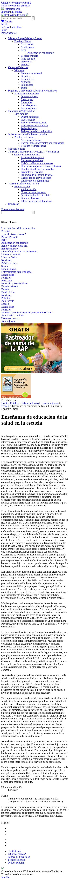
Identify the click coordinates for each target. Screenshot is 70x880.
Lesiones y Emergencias (33, 145)
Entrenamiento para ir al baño (16, 271)
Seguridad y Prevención (26, 93)
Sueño (24, 87)
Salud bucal (27, 84)
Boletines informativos (32, 157)
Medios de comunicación (34, 122)
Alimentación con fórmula (40, 52)
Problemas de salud (24, 137)
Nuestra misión (22, 186)
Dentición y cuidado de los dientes (19, 251)
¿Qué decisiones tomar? (13, 234)
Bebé (23, 50)
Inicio (4, 30)
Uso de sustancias (10, 318)
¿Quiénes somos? (17, 854)
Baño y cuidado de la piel (14, 245)
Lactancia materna (10, 254)
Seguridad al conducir (12, 315)
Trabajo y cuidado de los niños (36, 131)
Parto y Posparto (9, 237)
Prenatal (25, 64)
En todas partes (28, 105)
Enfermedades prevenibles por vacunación (42, 143)
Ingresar (5, 11)
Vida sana (19, 70)
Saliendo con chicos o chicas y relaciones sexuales (27, 312)
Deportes (25, 76)
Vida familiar (21, 113)
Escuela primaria (29, 55)
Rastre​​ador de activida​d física (36, 177)
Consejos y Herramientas (27, 154)
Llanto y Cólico (9, 257)
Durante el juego (29, 96)
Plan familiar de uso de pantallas (37, 169)
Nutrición (26, 82)
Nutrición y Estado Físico (14, 283)
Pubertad (5, 298)
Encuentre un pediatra (32, 160)
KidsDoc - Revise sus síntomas (37, 163)
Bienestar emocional (31, 73)
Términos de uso (16, 859)
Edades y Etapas (22, 41)
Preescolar (26, 61)
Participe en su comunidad (34, 125)
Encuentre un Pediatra (12, 209)
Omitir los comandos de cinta (16, 2)
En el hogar (27, 99)
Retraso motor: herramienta (35, 180)
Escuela (5, 289)
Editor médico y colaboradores (36, 201)
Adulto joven (27, 47)
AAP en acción (28, 189)
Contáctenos (14, 851)
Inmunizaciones (29, 108)
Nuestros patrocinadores (33, 192)
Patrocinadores (12, 8)
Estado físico (27, 79)
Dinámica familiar (30, 116)
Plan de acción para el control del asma (41, 166)
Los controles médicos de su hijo (18, 228)
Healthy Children (10, 403)
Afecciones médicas (31, 140)
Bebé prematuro (9, 248)
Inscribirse (16, 11)
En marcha (26, 102)
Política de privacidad (19, 856)
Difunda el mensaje (31, 198)
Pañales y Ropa (9, 263)
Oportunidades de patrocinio (35, 195)
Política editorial (16, 862)
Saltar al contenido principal (15, 5)
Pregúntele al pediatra (32, 172)
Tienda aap (13, 204)
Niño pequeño (28, 58)
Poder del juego (29, 128)
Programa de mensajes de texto (37, 174)
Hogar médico (28, 119)
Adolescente (27, 44)
